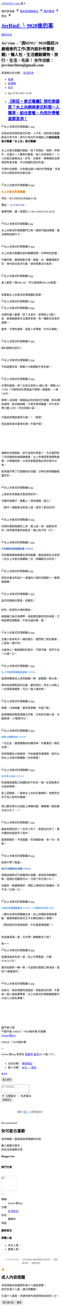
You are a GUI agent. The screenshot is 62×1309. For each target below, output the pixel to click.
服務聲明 (36, 1263)
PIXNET (15, 1259)
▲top (4, 1073)
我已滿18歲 (8, 1302)
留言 (36, 1054)
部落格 (12, 83)
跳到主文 (6, 34)
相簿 (10, 79)
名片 (10, 87)
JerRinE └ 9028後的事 (27, 26)
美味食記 (27, 1063)
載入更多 (7, 1080)
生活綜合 (28, 72)
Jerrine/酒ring (8, 1035)
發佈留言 (7, 1100)
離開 (19, 1302)
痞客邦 (29, 1054)
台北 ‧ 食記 (29, 1067)
